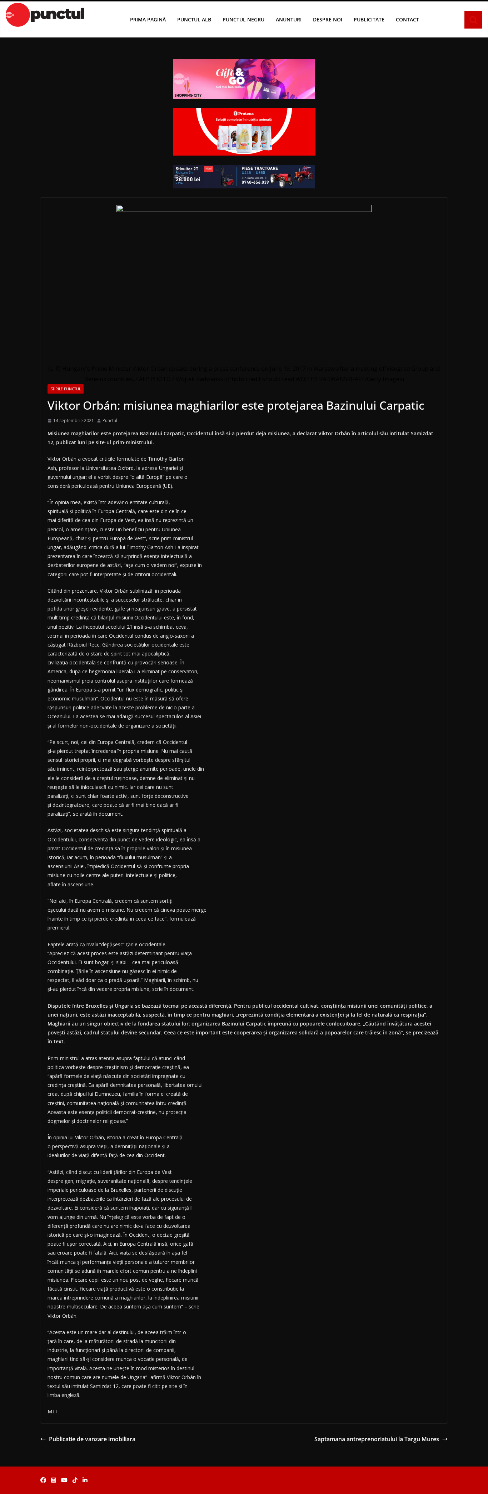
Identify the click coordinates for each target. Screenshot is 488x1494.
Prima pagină (148, 19)
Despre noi (327, 19)
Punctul (110, 420)
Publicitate (369, 19)
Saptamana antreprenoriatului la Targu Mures (376, 1439)
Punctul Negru (243, 19)
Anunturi (289, 19)
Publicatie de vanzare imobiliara (92, 1439)
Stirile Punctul (65, 388)
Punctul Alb (194, 19)
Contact (407, 19)
